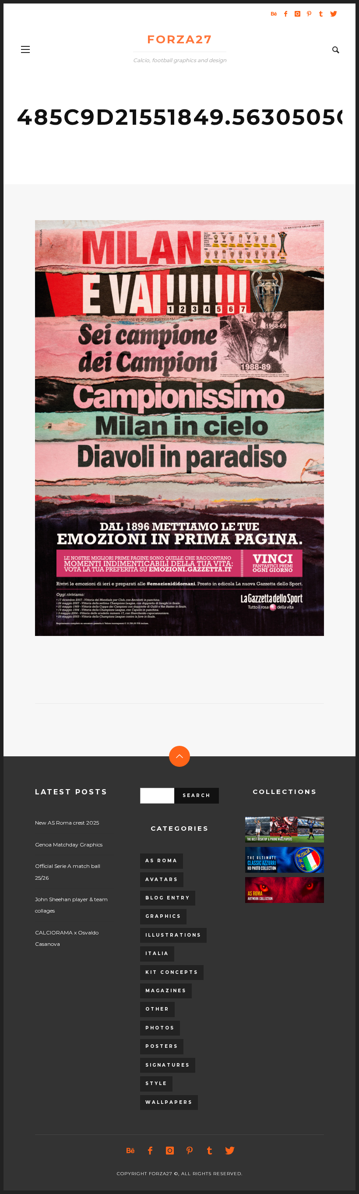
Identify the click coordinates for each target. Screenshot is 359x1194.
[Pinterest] (309, 13)
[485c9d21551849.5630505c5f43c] (165, 428)
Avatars (161, 879)
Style (156, 1083)
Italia (157, 953)
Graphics (163, 916)
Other (157, 1009)
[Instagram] (297, 13)
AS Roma (161, 861)
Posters (161, 1046)
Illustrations (173, 935)
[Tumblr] (321, 13)
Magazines (166, 991)
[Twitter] (332, 13)
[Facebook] (285, 13)
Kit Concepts (171, 972)
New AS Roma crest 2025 (67, 822)
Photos (160, 1028)
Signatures (167, 1065)
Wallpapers (169, 1102)
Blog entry (167, 898)
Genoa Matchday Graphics (68, 844)
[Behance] (273, 13)
